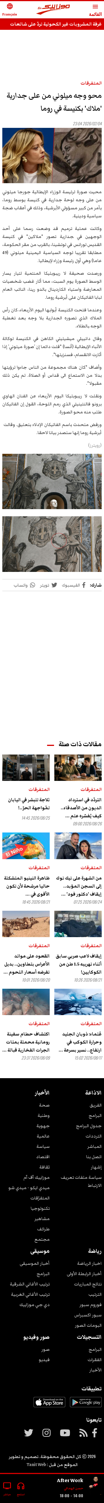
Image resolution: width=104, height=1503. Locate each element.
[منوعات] (95, 1486)
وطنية (44, 1115)
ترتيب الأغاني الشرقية (30, 1284)
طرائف (43, 1229)
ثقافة (44, 1167)
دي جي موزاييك (34, 1304)
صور (45, 1349)
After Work (70, 1480)
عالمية (43, 1136)
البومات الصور (88, 1325)
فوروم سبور (90, 1304)
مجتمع (42, 1239)
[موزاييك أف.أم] (53, 9)
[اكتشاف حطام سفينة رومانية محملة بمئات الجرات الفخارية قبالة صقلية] (26, 1002)
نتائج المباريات (88, 1284)
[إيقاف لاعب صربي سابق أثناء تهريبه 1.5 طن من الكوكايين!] (78, 924)
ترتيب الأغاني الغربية (30, 1294)
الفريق (96, 1105)
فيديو (44, 1359)
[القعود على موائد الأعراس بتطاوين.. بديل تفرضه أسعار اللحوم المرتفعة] (26, 924)
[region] (52, 660)
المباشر (94, 1146)
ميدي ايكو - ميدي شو (29, 1187)
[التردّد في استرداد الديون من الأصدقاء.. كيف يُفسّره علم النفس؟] (78, 768)
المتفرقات (91, 83)
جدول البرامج (89, 1125)
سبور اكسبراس (88, 1315)
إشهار (96, 1167)
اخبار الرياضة (89, 1263)
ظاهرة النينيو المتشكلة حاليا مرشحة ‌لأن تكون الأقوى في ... (27, 886)
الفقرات (95, 1359)
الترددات (94, 1136)
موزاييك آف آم (36, 1177)
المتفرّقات (40, 1198)
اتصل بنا (94, 1156)
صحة (44, 1105)
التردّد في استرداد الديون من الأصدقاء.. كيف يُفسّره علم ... (81, 807)
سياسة (43, 1146)
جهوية (43, 1125)
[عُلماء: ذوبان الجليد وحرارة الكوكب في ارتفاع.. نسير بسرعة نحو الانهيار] (78, 1002)
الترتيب (95, 1294)
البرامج (95, 1115)
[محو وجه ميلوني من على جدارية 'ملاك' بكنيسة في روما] (52, 155)
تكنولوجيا (40, 1208)
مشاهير (42, 1218)
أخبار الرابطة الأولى (84, 1273)
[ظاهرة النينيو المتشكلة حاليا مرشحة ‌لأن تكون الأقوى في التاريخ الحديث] (26, 845)
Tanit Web (36, 1464)
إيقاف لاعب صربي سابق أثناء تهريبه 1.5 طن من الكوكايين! (79, 964)
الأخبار (95, 1370)
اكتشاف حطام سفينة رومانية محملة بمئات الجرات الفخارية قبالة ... (26, 1042)
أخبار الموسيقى (35, 1263)
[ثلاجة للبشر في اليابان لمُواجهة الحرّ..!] (26, 768)
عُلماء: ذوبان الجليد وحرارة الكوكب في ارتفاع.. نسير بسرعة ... (80, 1042)
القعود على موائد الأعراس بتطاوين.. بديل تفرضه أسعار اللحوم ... (26, 964)
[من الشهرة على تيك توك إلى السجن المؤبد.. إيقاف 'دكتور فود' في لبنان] (78, 845)
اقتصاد (43, 1156)
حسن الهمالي (73, 1488)
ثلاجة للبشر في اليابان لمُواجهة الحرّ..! (29, 803)
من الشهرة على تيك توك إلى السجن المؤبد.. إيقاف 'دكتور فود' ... (79, 886)
